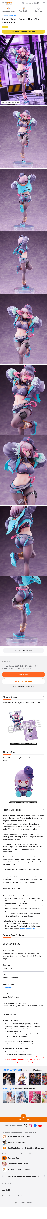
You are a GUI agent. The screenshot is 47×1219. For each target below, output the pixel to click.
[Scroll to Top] (23, 1116)
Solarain (7, 987)
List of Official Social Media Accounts (23, 1176)
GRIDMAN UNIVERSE (10, 15)
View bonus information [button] (25, 31)
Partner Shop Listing (27, 928)
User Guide (6, 1190)
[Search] (19, 3)
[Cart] (23, 3)
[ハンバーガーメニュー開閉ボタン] (43, 3)
